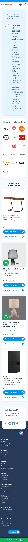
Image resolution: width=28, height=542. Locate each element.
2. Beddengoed (5, 443)
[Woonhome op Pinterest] (9, 423)
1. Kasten (3, 441)
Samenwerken (5, 525)
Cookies (3, 502)
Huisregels (5, 496)
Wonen (15, 14)
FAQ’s (2, 521)
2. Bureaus (4, 455)
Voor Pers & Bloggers (7, 523)
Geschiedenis (5, 489)
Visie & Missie (5, 487)
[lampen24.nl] (14, 154)
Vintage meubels (5, 491)
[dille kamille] (6, 137)
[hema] (22, 137)
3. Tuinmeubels (5, 445)
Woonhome (9, 14)
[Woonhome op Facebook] (13, 423)
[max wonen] (6, 163)
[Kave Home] (6, 154)
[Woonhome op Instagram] (6, 423)
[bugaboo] (22, 154)
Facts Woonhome (6, 512)
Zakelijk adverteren (6, 510)
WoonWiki (4, 479)
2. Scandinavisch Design (7, 466)
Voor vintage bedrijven (7, 514)
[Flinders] (22, 146)
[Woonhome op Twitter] (16, 423)
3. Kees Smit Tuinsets (7, 468)
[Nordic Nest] (6, 129)
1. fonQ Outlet (5, 464)
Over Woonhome (7, 484)
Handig (3, 473)
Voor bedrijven (6, 507)
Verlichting (9, 16)
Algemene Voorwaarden (7, 498)
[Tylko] (14, 137)
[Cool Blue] (22, 129)
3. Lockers (4, 457)
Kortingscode (4, 475)
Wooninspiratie (5, 477)
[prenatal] (6, 146)
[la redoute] (14, 146)
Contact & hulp (6, 519)
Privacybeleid (5, 500)
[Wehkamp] (14, 129)
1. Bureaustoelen (5, 452)
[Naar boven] (20, 429)
